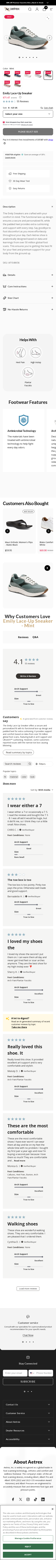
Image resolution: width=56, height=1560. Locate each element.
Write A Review (28, 676)
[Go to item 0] (19, 57)
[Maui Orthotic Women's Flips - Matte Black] (19, 524)
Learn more (10, 157)
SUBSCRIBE (28, 1381)
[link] (23, 420)
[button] (7, 531)
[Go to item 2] (23, 57)
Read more (19, 1160)
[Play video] (28, 585)
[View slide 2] (26, 1342)
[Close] (52, 1509)
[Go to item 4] (29, 57)
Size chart (48, 107)
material (14, 776)
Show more (9, 783)
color (24, 776)
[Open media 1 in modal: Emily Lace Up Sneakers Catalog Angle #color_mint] (48, 18)
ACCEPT (28, 1554)
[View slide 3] (29, 1342)
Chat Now (28, 1335)
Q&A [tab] (35, 637)
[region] (28, 1532)
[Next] (49, 37)
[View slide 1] (23, 1342)
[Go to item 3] (26, 57)
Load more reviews (28, 1288)
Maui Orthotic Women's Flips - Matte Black (19, 543)
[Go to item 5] (33, 57)
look (32, 776)
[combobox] (28, 114)
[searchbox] (15, 763)
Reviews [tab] (23, 637)
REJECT (28, 1546)
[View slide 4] (33, 1342)
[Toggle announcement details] (47, 2)
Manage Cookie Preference (28, 1538)
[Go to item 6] (36, 57)
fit (5, 776)
